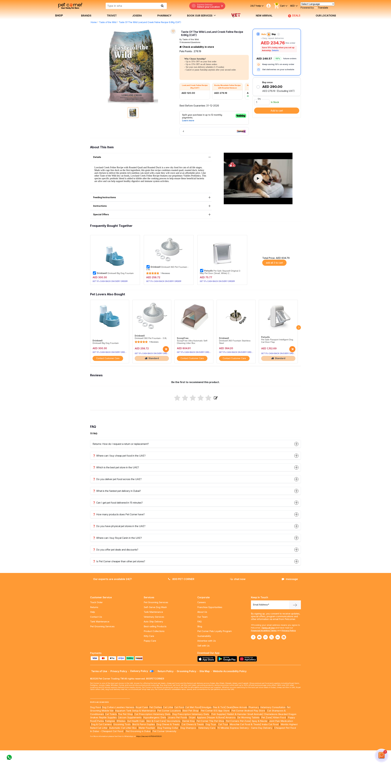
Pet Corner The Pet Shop (210, 721)
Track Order (96, 602)
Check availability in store (198, 46)
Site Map (204, 671)
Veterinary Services (154, 616)
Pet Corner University (164, 731)
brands (86, 15)
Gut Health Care (136, 721)
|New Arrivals (240, 707)
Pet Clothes (155, 707)
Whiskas (121, 721)
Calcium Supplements (130, 717)
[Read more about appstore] (207, 659)
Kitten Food (279, 717)
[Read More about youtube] (259, 637)
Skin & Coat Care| (156, 721)
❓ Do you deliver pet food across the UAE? (117, 479)
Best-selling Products (155, 626)
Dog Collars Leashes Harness (118, 707)
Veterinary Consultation (273, 707)
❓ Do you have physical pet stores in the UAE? (119, 526)
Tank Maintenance (99, 621)
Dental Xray (189, 721)
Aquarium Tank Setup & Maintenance (135, 710)
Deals (230, 707)
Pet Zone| (266, 717)
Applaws (201, 717)
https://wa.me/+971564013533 (149, 736)
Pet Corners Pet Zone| (238, 721)
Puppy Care (150, 640)
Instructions (100, 206)
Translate (323, 7)
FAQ (199, 621)
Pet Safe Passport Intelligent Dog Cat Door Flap (277, 340)
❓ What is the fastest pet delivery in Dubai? (117, 490)
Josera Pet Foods (177, 717)
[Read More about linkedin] (277, 637)
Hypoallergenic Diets (154, 717)
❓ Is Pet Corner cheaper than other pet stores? (119, 561)
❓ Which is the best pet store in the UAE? (116, 467)
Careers (201, 602)
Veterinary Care (207, 727)
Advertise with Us (206, 640)
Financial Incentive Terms (264, 630)
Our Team (202, 616)
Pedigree (110, 721)
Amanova (231, 717)
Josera (137, 15)
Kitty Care (149, 636)
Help (92, 611)
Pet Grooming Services (102, 626)
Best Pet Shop (191, 710)
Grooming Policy (186, 671)
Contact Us (96, 616)
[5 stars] (208, 398)
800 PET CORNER (183, 579)
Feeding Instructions (104, 197)
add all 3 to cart (274, 262)
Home (94, 22)
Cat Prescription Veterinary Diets (153, 714)
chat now (239, 579)
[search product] (162, 5)
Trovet (112, 15)
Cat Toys (223, 724)
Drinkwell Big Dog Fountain (115, 273)
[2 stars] (185, 398)
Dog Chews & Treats (168, 724)
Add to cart (276, 110)
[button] (258, 178)
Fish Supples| (219, 714)
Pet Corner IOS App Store (215, 710)
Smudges (206, 707)
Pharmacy (164, 15)
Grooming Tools (122, 724)
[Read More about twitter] (271, 637)
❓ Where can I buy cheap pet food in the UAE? (119, 455)
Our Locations (326, 15)
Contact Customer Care (107, 358)
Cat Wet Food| (193, 707)
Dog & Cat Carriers (101, 724)
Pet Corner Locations (169, 710)
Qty (259, 99)
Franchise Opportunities (209, 607)
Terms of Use (268, 627)
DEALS (296, 15)
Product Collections (154, 631)
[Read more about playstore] (228, 659)
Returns (94, 607)
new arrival (264, 15)
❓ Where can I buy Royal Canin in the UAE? (117, 537)
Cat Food (179, 707)
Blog (199, 626)
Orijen (192, 717)
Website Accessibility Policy (230, 671)
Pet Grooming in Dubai (138, 731)
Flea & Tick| (220, 707)
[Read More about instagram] (265, 637)
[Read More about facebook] (253, 637)
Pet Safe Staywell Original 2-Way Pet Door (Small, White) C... (220, 272)
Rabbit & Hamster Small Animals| (245, 714)
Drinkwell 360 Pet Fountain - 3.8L (167, 268)
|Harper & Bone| (216, 717)
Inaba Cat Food (270, 724)
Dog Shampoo (188, 727)
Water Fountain (147, 727)
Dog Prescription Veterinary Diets (191, 714)
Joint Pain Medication (281, 721)
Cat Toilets (111, 714)
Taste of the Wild (107, 22)
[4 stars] (201, 398)
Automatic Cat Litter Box (123, 727)
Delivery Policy (139, 671)
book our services (200, 15)
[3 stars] (193, 398)
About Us (202, 611)
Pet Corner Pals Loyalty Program (214, 631)
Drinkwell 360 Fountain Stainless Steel (234, 342)
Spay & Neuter (260, 721)
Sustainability (204, 636)
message (292, 579)
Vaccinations (173, 721)
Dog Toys (210, 724)
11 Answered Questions (189, 42)
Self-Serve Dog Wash (155, 607)
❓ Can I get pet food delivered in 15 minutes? (118, 502)
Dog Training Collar (167, 727)
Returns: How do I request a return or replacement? (121, 443)
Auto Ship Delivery (153, 621)
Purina (100, 721)
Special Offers (101, 214)
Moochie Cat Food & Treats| (245, 724)
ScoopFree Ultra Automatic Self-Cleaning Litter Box (192, 342)
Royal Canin (141, 707)
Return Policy (166, 671)
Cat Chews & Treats (193, 724)
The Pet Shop (125, 714)
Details (275, 50)
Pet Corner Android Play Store (248, 710)
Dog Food (95, 707)
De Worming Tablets (248, 717)
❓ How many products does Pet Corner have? (119, 514)
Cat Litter (168, 707)
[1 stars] (177, 398)
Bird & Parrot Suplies (143, 724)
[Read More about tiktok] (283, 637)
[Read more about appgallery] (248, 659)
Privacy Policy (288, 630)
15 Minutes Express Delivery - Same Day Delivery (244, 727)
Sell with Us (203, 645)
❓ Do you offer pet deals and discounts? (115, 549)
